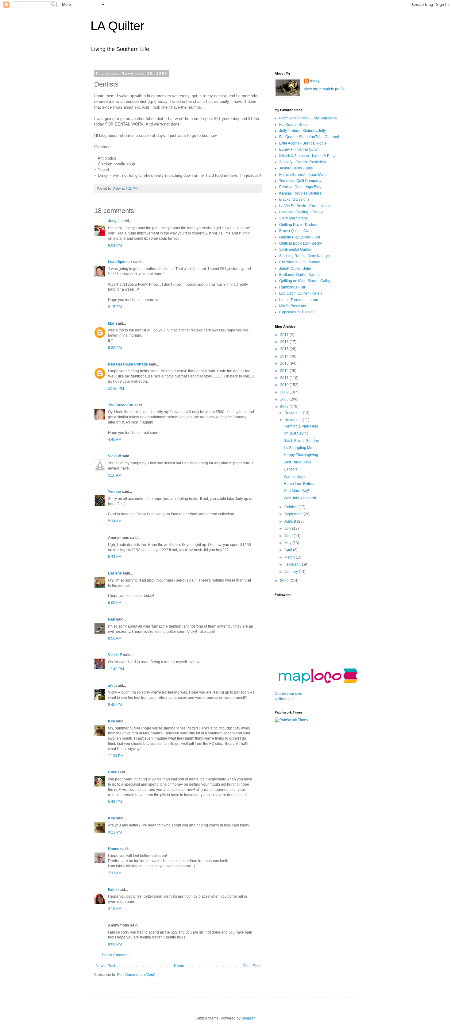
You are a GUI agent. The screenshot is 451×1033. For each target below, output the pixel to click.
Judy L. (114, 221)
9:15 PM (115, 307)
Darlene (115, 573)
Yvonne (114, 491)
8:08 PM (115, 944)
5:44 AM (114, 557)
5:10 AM (114, 475)
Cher (112, 772)
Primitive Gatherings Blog (300, 187)
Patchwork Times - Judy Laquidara (308, 118)
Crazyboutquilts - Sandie (299, 262)
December (293, 413)
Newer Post (105, 966)
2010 (285, 385)
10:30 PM (116, 388)
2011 (285, 378)
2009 (285, 392)
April (288, 550)
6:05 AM (114, 603)
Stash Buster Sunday (301, 441)
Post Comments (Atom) (136, 975)
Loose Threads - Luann (298, 300)
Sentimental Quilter (295, 249)
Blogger (247, 1018)
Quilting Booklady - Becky (300, 243)
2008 (285, 399)
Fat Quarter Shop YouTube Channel (309, 137)
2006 (285, 580)
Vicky (315, 81)
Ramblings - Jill (292, 287)
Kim (111, 721)
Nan (111, 619)
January (291, 572)
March (290, 557)
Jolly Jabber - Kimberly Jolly (302, 131)
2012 (285, 371)
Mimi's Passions (292, 306)
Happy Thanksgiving (301, 455)
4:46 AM (114, 439)
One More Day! (296, 491)
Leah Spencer (120, 262)
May (288, 543)
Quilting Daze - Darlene (298, 224)
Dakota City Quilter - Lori (299, 237)
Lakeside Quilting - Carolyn (302, 212)
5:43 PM (115, 801)
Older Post (251, 966)
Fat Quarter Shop (293, 124)
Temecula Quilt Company (300, 181)
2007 (285, 406)
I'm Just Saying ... (298, 433)
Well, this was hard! (300, 498)
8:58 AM (114, 638)
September (294, 514)
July (288, 528)
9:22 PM (115, 832)
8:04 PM (115, 245)
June (289, 536)
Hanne (113, 849)
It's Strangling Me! (298, 448)
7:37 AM (114, 873)
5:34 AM (114, 521)
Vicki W (114, 456)
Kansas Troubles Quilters (300, 193)
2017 (285, 335)
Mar (111, 323)
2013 (285, 363)
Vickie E (115, 655)
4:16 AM (114, 909)
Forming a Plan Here (301, 426)
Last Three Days (297, 462)
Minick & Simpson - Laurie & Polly (307, 156)
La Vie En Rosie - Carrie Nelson (306, 206)
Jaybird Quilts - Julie (296, 168)
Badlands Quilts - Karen (299, 275)
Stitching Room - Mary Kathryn (304, 256)
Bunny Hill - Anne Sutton (299, 149)
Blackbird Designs (294, 199)
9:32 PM (115, 348)
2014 (285, 356)
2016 (285, 342)
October (291, 507)
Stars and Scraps (293, 218)
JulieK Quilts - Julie (295, 268)
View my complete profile (324, 89)
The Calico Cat (120, 405)
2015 (285, 349)
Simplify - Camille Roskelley (302, 162)
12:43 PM (116, 669)
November (293, 420)
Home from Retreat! (300, 484)
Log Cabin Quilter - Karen (300, 293)
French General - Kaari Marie (303, 174)
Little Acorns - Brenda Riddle (303, 143)
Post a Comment (115, 955)
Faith (112, 890)
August (290, 521)
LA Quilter (117, 26)
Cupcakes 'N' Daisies (296, 312)
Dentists (290, 469)
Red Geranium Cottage (128, 364)
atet (111, 685)
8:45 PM (115, 704)
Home (179, 966)
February (292, 564)
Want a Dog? (295, 476)
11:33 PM (116, 756)
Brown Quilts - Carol (296, 231)
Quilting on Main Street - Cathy (304, 281)
